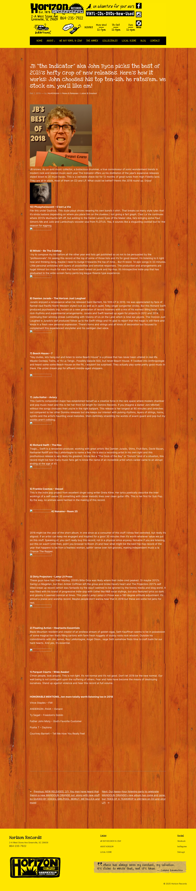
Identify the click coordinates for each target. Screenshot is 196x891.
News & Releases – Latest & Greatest (79, 93)
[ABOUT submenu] (54, 41)
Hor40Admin (53, 93)
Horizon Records (25, 837)
